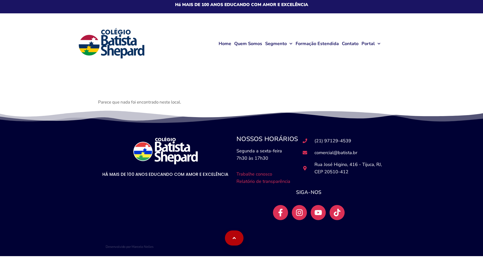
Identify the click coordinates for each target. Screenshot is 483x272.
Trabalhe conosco (254, 174)
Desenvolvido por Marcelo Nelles (129, 247)
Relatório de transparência (263, 181)
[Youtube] (318, 212)
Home (225, 44)
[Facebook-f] (280, 212)
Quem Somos (248, 44)
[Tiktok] (337, 212)
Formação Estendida (317, 44)
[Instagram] (299, 212)
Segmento (276, 44)
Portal (368, 44)
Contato (350, 44)
